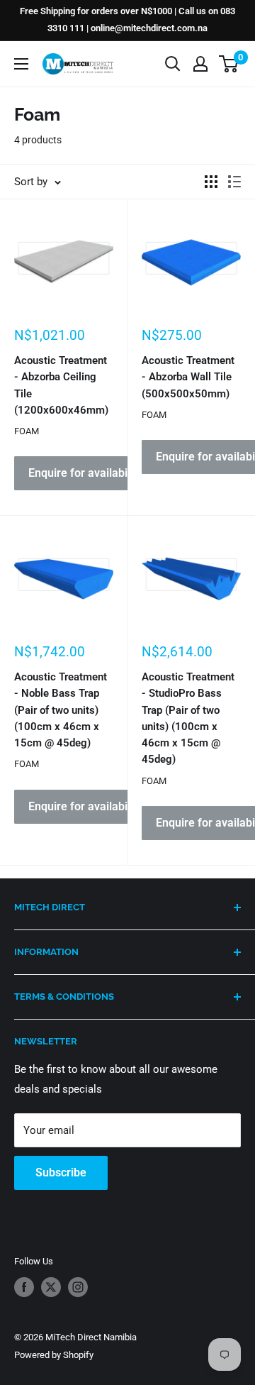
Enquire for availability (85, 473)
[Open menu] (21, 64)
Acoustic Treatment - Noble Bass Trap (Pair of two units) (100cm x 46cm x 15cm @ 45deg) (60, 710)
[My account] (200, 64)
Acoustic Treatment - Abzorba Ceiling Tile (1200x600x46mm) (61, 385)
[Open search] (173, 64)
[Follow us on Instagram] (78, 1287)
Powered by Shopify (54, 1355)
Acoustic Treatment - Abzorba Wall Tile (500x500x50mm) (188, 377)
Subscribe (60, 1172)
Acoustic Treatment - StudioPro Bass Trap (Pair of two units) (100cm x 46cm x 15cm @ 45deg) (188, 718)
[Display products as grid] (211, 181)
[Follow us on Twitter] (51, 1287)
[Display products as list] (234, 181)
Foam (26, 431)
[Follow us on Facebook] (24, 1287)
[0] (229, 63)
